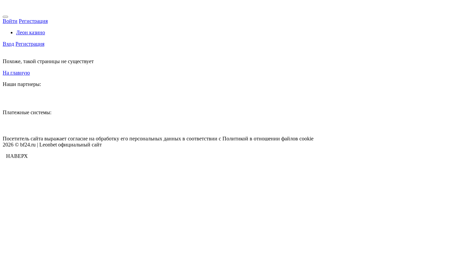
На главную (16, 73)
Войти (10, 21)
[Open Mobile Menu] (5, 17)
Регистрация (33, 21)
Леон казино (30, 32)
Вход (8, 44)
